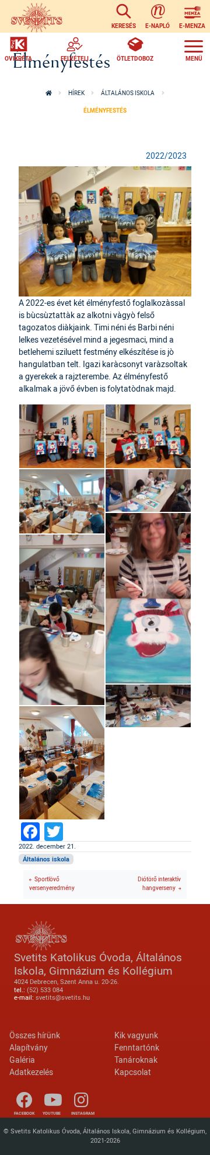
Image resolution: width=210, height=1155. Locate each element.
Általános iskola (128, 93)
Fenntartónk (136, 1047)
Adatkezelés (31, 1071)
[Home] (36, 16)
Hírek (76, 93)
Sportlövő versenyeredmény (52, 883)
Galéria (22, 1059)
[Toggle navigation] (193, 49)
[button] (105, 230)
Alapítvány (28, 1047)
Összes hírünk (34, 1035)
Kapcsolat (132, 1071)
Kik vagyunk (136, 1035)
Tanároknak (136, 1059)
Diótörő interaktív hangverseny (159, 883)
